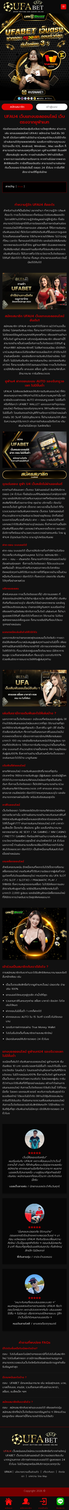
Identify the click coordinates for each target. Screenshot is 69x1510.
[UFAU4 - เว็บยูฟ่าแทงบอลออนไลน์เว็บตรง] (23, 6)
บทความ (33, 1476)
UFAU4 (7, 1451)
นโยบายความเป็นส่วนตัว (27, 1472)
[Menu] (63, 7)
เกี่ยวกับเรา (49, 1472)
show (20, 186)
